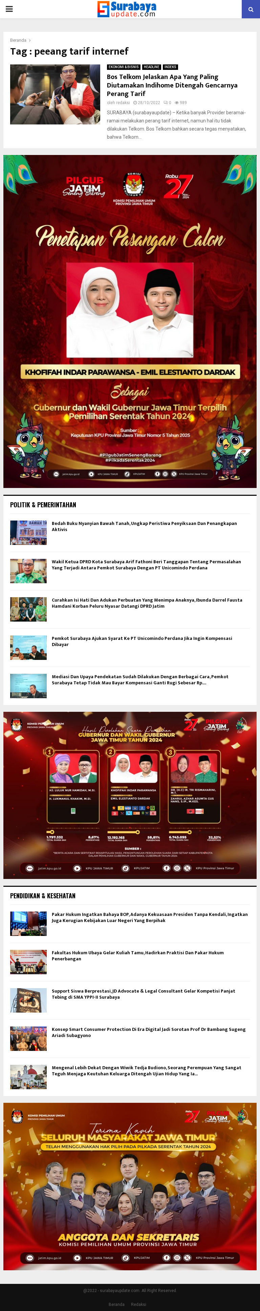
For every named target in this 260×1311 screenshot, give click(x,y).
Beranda (117, 1304)
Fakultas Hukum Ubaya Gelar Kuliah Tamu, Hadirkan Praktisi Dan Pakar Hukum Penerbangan (138, 956)
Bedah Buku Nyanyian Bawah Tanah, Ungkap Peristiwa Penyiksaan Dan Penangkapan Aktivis (144, 526)
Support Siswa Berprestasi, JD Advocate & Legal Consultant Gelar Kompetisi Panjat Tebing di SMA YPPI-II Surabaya (143, 994)
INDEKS (170, 67)
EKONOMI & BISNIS (124, 67)
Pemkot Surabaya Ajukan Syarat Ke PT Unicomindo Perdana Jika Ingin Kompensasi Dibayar (142, 641)
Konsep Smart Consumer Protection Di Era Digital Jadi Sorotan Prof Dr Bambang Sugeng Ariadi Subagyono (149, 1032)
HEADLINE (151, 67)
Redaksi (138, 1304)
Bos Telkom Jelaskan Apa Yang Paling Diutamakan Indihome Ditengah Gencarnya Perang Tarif (172, 85)
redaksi (123, 102)
